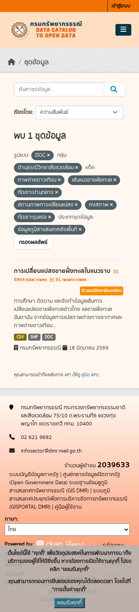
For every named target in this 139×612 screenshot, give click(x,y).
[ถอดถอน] (48, 156)
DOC (49, 337)
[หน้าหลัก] (11, 62)
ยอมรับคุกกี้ (69, 603)
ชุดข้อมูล (36, 62)
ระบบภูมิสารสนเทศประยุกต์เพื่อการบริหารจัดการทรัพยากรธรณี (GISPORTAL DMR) (68, 499)
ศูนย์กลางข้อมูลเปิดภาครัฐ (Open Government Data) (64, 479)
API (67, 374)
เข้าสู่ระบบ (121, 6)
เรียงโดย (23, 112)
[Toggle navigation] (123, 30)
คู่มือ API (89, 374)
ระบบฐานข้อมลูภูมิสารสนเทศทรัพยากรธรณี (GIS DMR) (58, 487)
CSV (20, 337)
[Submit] (114, 89)
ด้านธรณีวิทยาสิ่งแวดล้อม (101, 290)
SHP (34, 337)
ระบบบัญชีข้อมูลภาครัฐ (34, 474)
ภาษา (11, 519)
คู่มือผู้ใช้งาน (68, 507)
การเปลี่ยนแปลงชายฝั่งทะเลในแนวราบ (63, 271)
